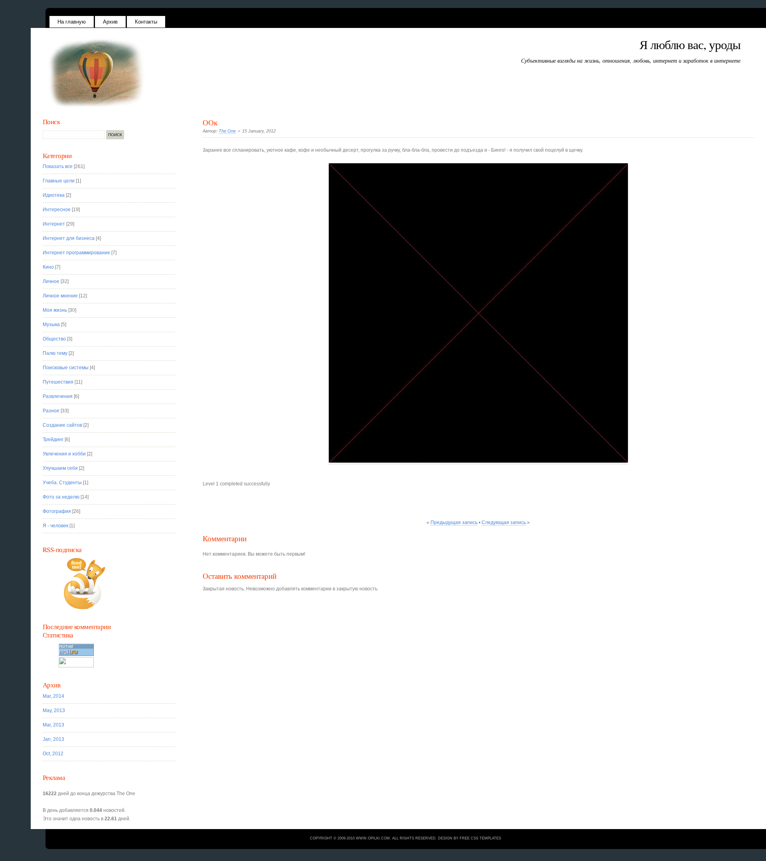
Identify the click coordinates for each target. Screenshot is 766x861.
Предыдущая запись (454, 522)
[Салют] (478, 461)
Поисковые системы (66, 367)
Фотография (57, 511)
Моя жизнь (55, 310)
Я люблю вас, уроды (690, 44)
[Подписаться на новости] (114, 583)
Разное (51, 411)
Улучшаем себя (60, 468)
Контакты (146, 22)
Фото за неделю (61, 497)
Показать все (58, 166)
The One (227, 131)
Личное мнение (60, 296)
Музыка (51, 324)
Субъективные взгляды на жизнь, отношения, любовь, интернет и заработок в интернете (630, 60)
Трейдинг (53, 439)
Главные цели (59, 181)
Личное (51, 281)
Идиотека (54, 195)
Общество (54, 339)
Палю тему (55, 353)
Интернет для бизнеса (69, 238)
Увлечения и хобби (64, 454)
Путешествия (58, 382)
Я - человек (55, 525)
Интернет (54, 224)
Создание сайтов (62, 425)
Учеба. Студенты (62, 482)
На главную (71, 22)
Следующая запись (504, 522)
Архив (110, 22)
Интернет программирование (76, 252)
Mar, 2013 (53, 725)
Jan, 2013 (53, 739)
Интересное (57, 209)
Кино (48, 267)
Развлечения (58, 396)
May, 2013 (54, 710)
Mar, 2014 (53, 696)
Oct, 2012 (53, 753)
